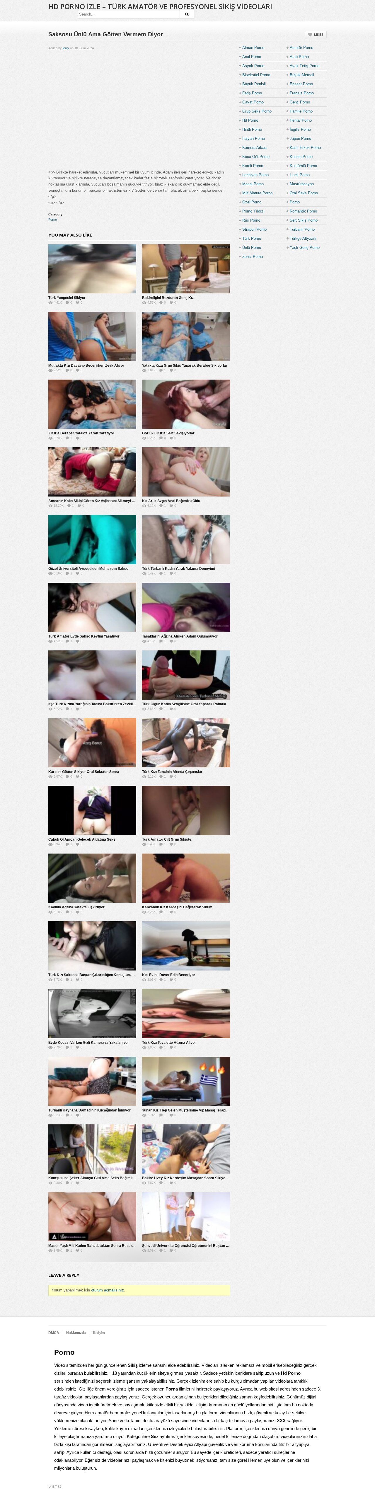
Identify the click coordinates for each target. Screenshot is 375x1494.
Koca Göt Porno (256, 156)
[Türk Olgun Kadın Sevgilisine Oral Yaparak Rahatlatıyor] (186, 675)
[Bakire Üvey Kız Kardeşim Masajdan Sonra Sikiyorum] (186, 1149)
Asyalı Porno (253, 66)
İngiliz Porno (300, 129)
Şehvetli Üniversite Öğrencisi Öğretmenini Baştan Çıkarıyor (191, 1246)
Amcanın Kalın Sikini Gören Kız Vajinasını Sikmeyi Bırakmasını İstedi (105, 501)
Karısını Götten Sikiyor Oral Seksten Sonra (83, 772)
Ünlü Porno (251, 247)
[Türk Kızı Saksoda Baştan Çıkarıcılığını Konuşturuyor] (92, 946)
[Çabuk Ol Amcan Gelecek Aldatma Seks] (92, 810)
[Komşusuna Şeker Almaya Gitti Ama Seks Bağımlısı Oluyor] (92, 1149)
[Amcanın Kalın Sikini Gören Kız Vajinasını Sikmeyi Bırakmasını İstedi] (92, 472)
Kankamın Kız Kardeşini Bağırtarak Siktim (177, 907)
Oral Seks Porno (304, 193)
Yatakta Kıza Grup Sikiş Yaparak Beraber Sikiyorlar (184, 365)
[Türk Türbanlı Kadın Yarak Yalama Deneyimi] (186, 540)
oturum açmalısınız (107, 1290)
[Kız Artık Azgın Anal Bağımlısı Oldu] (186, 472)
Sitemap (55, 1486)
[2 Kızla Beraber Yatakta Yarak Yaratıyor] (92, 404)
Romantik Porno (303, 211)
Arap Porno (299, 57)
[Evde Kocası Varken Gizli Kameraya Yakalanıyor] (92, 1014)
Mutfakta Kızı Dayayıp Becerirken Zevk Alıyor (86, 365)
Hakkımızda (76, 1333)
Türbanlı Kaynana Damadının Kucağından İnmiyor (89, 1110)
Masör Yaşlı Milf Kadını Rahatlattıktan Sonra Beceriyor (93, 1246)
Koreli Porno (252, 166)
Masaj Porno (253, 184)
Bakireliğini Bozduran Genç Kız (168, 298)
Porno (52, 219)
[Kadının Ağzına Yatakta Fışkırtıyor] (92, 878)
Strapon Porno (254, 229)
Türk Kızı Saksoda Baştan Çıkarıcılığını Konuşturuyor (92, 975)
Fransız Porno (302, 93)
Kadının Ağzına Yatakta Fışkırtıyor (76, 907)
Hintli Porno (252, 129)
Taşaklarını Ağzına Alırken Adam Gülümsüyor (180, 636)
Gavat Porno (253, 102)
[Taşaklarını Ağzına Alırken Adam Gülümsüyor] (186, 607)
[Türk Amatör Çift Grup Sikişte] (186, 810)
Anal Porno (251, 57)
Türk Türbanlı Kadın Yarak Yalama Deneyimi (178, 569)
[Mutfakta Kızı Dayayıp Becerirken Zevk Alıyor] (92, 336)
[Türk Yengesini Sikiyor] (92, 269)
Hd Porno (250, 120)
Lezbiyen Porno (255, 175)
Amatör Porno (301, 47)
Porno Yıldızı (253, 211)
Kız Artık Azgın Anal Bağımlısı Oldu (171, 501)
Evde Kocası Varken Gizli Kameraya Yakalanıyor (88, 1043)
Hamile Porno (301, 111)
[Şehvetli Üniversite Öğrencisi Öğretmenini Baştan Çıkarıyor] (186, 1217)
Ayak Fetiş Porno (304, 66)
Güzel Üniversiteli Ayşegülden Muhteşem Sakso (88, 569)
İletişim (99, 1333)
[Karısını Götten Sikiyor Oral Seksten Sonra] (92, 743)
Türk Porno (251, 238)
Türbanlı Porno (302, 229)
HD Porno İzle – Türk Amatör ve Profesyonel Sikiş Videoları (160, 6)
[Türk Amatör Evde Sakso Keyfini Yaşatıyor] (92, 607)
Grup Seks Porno (257, 111)
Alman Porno (253, 47)
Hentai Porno (301, 120)
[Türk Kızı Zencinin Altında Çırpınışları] (186, 743)
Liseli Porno (300, 175)
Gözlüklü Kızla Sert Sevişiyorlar (168, 433)
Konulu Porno (301, 156)
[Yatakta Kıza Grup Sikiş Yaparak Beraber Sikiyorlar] (186, 336)
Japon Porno (300, 138)
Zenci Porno (252, 256)
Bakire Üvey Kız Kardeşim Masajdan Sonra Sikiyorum (187, 1178)
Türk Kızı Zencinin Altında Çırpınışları (172, 772)
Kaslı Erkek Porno (305, 147)
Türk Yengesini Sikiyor (67, 298)
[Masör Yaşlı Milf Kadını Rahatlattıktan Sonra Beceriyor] (92, 1217)
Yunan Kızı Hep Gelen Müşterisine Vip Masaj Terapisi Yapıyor (192, 1110)
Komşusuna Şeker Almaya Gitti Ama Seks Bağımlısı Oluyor (97, 1178)
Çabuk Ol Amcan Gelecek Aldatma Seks (81, 839)
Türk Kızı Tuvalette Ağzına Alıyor (169, 1043)
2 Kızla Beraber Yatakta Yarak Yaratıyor (81, 433)
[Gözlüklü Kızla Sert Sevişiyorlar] (186, 404)
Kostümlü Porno (303, 166)
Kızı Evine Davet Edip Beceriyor (168, 975)
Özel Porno (251, 202)
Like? (318, 34)
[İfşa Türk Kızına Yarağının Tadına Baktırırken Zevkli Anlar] (92, 675)
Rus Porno (251, 220)
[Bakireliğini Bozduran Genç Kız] (186, 269)
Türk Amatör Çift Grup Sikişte (166, 839)
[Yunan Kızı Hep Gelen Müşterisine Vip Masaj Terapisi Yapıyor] (186, 1081)
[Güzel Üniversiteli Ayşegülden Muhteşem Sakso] (92, 540)
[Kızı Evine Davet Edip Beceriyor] (186, 946)
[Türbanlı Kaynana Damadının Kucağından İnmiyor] (92, 1081)
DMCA (53, 1333)
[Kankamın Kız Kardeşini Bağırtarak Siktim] (186, 878)
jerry (66, 48)
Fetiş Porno (252, 93)
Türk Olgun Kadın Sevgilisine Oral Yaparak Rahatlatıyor (188, 704)
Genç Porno (300, 102)
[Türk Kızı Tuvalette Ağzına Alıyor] (186, 1014)
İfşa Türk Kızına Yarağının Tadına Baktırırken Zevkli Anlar (95, 704)
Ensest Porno (301, 84)
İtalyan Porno (253, 138)
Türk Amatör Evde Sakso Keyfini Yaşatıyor (84, 636)
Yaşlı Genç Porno (305, 247)
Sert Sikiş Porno (304, 220)
